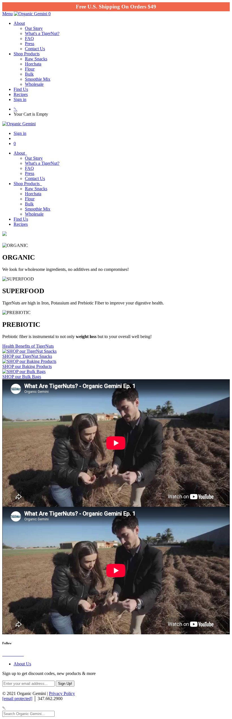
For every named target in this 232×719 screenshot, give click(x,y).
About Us (22, 663)
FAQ (29, 38)
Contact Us (35, 48)
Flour (30, 69)
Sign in (20, 99)
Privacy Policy (62, 693)
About (19, 23)
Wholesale (34, 84)
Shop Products (27, 53)
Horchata (33, 64)
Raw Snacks (36, 58)
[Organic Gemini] (31, 13)
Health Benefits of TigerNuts (28, 346)
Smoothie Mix (37, 79)
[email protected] (17, 698)
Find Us (21, 89)
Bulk (29, 74)
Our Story (34, 28)
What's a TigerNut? (42, 33)
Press (29, 43)
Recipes (21, 94)
